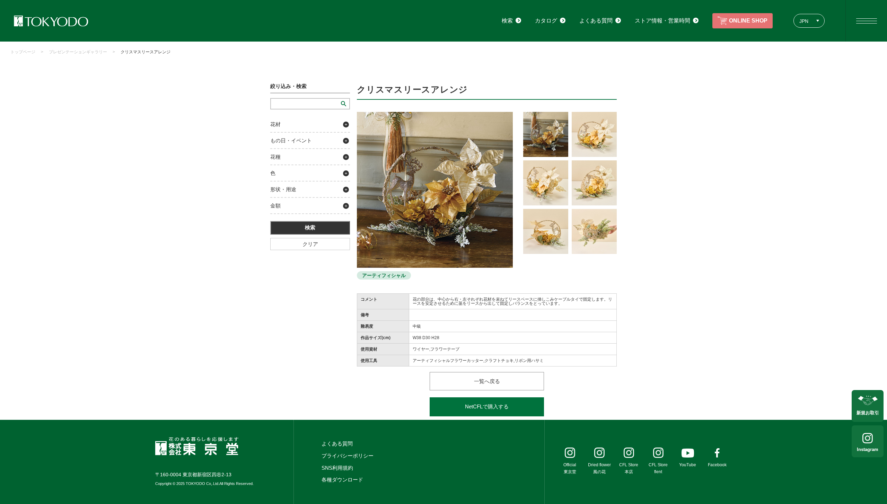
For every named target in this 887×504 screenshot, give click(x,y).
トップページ (22, 52)
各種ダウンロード (342, 480)
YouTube (687, 464)
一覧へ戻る (487, 381)
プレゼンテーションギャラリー (78, 52)
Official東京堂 (569, 468)
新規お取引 (868, 412)
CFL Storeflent (658, 468)
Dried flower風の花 (599, 468)
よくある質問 (337, 443)
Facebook (717, 464)
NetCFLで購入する (487, 406)
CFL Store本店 (628, 468)
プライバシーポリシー (348, 456)
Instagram (867, 449)
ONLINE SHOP (748, 21)
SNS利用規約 (337, 468)
